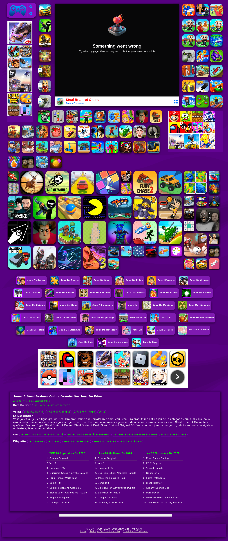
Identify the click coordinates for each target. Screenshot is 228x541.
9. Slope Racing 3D (58, 497)
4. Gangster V (151, 473)
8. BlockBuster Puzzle (108, 492)
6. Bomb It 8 (54, 483)
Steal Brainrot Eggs (30, 425)
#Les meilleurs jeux (59, 412)
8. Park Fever (151, 492)
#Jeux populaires (84, 412)
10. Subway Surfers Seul (109, 502)
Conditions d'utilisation (135, 531)
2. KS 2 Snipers (152, 463)
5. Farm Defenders (154, 478)
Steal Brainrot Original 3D (118, 425)
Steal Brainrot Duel (86, 425)
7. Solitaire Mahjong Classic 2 (64, 487)
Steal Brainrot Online (39, 401)
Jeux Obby (53, 441)
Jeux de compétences (76, 441)
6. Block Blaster (152, 483)
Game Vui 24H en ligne (173, 435)
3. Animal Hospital (153, 468)
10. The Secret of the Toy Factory (162, 502)
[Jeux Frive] (30, 6)
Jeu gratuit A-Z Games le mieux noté (42, 435)
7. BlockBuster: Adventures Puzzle (115, 487)
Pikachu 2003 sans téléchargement (88, 435)
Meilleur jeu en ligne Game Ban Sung (135, 435)
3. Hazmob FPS (56, 468)
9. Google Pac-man (106, 497)
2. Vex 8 (51, 463)
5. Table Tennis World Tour (62, 478)
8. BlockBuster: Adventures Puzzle (67, 492)
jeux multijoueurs (105, 441)
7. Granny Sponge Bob (156, 487)
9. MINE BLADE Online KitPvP (161, 497)
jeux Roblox (36, 441)
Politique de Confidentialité (104, 531)
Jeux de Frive (16, 4)
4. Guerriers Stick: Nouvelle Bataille (67, 473)
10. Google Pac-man (58, 502)
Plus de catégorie (131, 441)
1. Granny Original (57, 458)
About (83, 531)
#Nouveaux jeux (33, 412)
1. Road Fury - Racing (156, 458)
